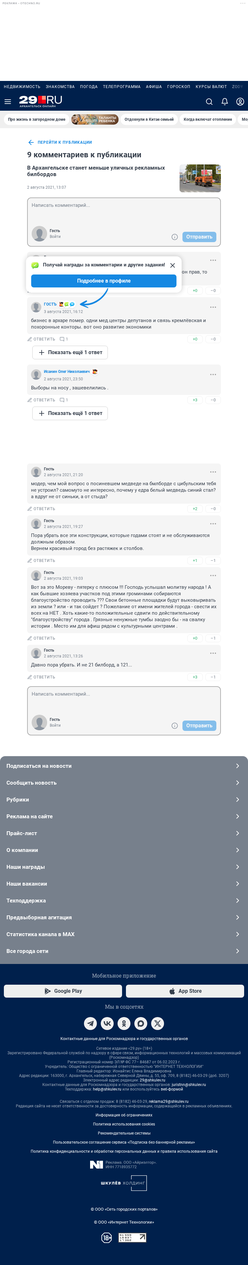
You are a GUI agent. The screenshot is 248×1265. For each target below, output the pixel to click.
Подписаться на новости (39, 766)
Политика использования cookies (124, 1124)
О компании (22, 850)
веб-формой (172, 1089)
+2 (195, 508)
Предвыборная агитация (39, 917)
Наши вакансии (26, 883)
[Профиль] (240, 102)
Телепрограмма (122, 86)
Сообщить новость (31, 782)
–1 (213, 560)
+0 (195, 290)
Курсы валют (211, 86)
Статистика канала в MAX (40, 934)
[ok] (124, 1023)
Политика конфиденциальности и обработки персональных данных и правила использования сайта (124, 1151)
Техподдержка (26, 900)
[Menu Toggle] (8, 102)
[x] (157, 1023)
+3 (195, 399)
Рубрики (17, 799)
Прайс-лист (21, 833)
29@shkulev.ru (152, 1080)
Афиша (154, 86)
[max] (140, 1023)
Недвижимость (22, 86)
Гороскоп (179, 86)
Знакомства (60, 86)
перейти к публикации (65, 142)
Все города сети (27, 951)
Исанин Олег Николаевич (67, 371)
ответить (45, 339)
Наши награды (25, 867)
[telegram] (90, 1023)
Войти (55, 236)
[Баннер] (95, 119)
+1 (195, 560)
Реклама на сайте (29, 816)
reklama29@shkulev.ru (169, 1101)
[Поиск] (209, 102)
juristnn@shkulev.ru (189, 1084)
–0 (213, 290)
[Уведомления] (224, 102)
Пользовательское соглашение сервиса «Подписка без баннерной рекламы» (124, 1142)
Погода (89, 86)
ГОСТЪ (50, 304)
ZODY (237, 86)
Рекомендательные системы (124, 1133)
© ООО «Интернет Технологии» (124, 1222)
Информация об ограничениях (124, 1115)
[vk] (107, 1023)
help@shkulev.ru (107, 1089)
